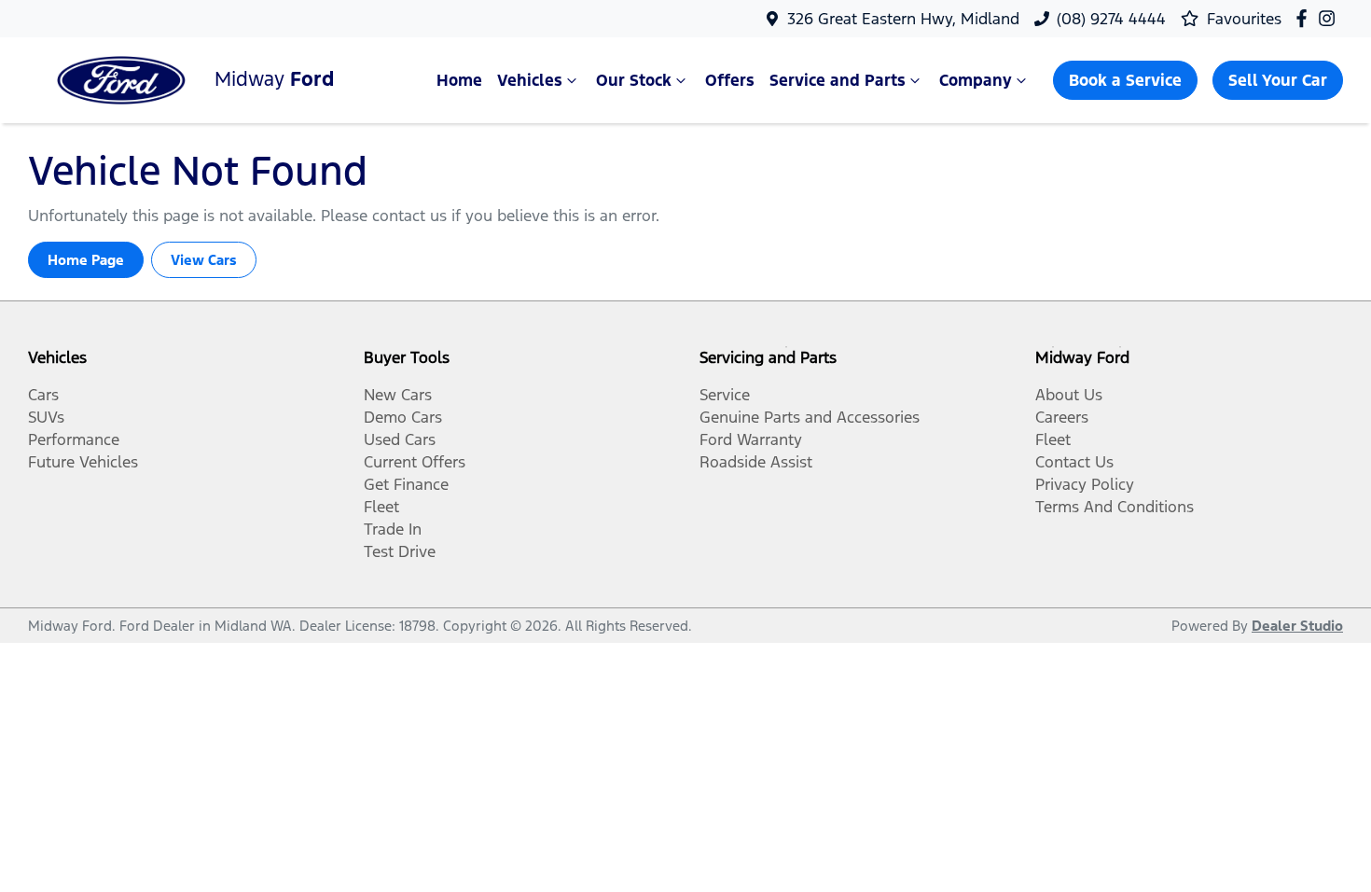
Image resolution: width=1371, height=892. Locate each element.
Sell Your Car (1277, 80)
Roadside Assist (755, 462)
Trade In (393, 529)
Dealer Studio (1297, 625)
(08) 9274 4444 (1111, 18)
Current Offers (414, 462)
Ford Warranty (750, 439)
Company (975, 80)
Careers (1061, 417)
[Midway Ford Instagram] (1330, 18)
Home (459, 80)
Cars (43, 394)
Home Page (86, 260)
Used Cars (400, 439)
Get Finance (406, 484)
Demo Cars (403, 417)
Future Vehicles (83, 462)
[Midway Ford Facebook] (1305, 18)
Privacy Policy (1084, 484)
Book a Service (1125, 80)
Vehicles (529, 80)
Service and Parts (837, 80)
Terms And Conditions (1114, 506)
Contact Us (1074, 462)
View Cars (204, 260)
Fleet (381, 506)
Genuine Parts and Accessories (809, 417)
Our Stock (634, 80)
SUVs (46, 417)
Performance (73, 439)
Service (724, 394)
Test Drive (400, 551)
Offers (730, 80)
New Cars (398, 394)
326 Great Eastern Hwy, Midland (903, 18)
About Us (1068, 394)
